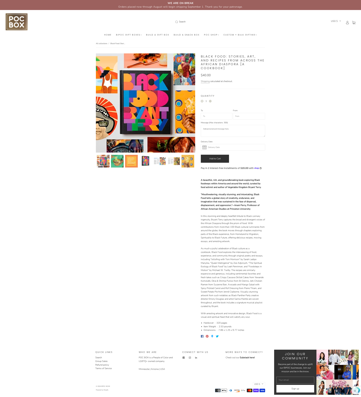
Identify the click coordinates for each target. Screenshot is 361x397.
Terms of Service (103, 368)
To (202, 110)
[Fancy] (212, 336)
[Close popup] (356, 353)
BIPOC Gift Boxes (128, 35)
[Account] (347, 22)
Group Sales (101, 361)
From (235, 110)
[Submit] (177, 22)
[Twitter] (217, 336)
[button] (106, 103)
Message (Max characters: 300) (214, 123)
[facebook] (183, 357)
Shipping (205, 81)
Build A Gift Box (157, 35)
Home (108, 35)
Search (98, 357)
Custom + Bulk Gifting (239, 35)
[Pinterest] (207, 336)
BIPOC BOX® (105, 386)
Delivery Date (207, 142)
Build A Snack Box (187, 35)
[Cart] (353, 22)
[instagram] (190, 357)
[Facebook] (202, 336)
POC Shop (211, 35)
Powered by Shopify (102, 390)
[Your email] (295, 380)
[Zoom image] (145, 103)
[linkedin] (196, 357)
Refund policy (102, 364)
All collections (101, 43)
